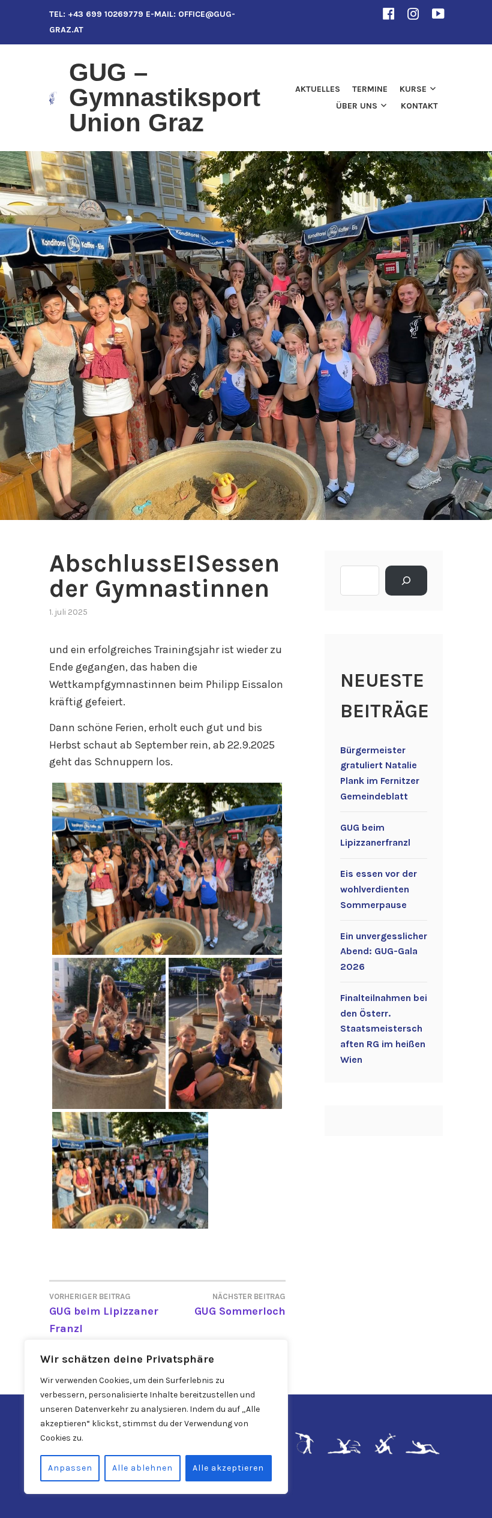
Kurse (413, 89)
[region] (156, 1416)
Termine (370, 89)
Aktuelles (317, 89)
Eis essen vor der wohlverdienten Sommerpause (378, 889)
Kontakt (419, 106)
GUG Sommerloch (240, 1305)
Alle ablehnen (142, 1468)
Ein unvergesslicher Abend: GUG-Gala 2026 (383, 951)
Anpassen (70, 1468)
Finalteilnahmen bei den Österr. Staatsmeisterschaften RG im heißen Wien (383, 1028)
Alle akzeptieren (228, 1468)
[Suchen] (406, 580)
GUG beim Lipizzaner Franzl (103, 1313)
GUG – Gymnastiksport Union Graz (164, 97)
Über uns (356, 106)
